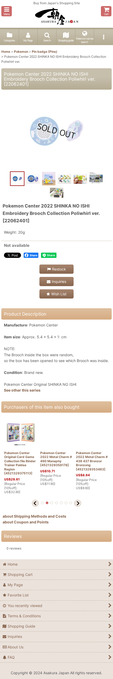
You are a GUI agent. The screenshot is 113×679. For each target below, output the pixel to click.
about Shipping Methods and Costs (34, 516)
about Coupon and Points (26, 522)
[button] (6, 11)
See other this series (22, 390)
